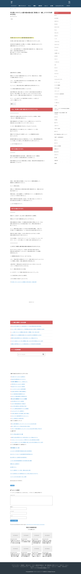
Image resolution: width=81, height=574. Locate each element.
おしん (29, 5)
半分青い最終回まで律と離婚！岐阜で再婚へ (20, 413)
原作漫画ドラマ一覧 (15, 447)
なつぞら (56, 50)
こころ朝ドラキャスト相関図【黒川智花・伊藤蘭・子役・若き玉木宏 (25, 332)
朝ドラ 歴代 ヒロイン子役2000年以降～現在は (20, 426)
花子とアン (56, 154)
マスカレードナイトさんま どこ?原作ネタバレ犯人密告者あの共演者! (25, 439)
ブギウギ (68, 5)
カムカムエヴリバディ (60, 5)
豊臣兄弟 (40, 5)
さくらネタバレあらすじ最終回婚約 (18, 389)
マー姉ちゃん (56, 102)
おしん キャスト (16, 566)
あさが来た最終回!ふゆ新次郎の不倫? (18, 406)
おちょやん (56, 32)
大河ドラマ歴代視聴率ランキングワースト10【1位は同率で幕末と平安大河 (26, 428)
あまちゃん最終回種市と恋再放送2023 (19, 396)
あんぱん (56, 24)
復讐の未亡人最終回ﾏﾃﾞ (15, 463)
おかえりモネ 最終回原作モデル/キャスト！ (20, 415)
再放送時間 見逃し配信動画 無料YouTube (60, 113)
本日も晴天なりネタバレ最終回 (17, 401)
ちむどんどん (56, 44)
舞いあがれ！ (56, 151)
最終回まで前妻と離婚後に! (18, 391)
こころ (55, 38)
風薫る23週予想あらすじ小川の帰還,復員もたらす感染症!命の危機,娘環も (26, 343)
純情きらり (56, 148)
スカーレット (56, 91)
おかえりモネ (56, 27)
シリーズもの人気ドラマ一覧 (17, 434)
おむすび (56, 35)
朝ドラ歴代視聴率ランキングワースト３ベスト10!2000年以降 (23, 423)
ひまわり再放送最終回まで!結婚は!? (18, 403)
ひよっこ (46, 5)
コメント (12, 495)
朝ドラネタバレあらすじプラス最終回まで (40, 571)
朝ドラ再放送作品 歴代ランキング (60, 134)
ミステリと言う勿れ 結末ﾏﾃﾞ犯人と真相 (18, 476)
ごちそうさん (56, 41)
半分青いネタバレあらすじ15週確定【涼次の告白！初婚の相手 (24, 281)
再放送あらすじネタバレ (18, 379)
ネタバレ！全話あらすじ (19, 381)
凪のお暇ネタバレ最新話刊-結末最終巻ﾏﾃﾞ (18, 457)
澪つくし (56, 140)
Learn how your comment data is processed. (35, 524)
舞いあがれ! (65, 566)
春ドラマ (56, 131)
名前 (11, 506)
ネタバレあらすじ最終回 (18, 384)
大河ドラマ (56, 125)
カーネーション (57, 82)
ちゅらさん (56, 47)
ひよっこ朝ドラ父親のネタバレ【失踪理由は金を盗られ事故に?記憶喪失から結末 (27, 329)
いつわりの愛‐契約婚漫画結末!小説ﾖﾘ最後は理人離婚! (21, 460)
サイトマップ (13, 5)
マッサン (56, 99)
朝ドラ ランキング (22, 5)
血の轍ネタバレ (13, 467)
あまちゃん (56, 21)
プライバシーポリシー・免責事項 (18, 565)
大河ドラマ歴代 (57, 128)
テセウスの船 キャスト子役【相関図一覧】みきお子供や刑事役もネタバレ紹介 (27, 341)
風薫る (34, 5)
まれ (55, 64)
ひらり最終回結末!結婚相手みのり (18, 393)
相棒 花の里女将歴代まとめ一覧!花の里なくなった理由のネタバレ (24, 338)
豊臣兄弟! (56, 160)
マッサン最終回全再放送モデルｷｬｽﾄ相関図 (19, 408)
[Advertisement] (31, 29)
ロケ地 (55, 105)
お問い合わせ (28, 565)
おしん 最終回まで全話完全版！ (17, 418)
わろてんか (56, 73)
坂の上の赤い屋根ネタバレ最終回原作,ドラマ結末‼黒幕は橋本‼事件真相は (26, 326)
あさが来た (56, 18)
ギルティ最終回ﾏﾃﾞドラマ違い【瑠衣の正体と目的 (20, 470)
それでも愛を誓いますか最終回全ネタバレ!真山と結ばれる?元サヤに (24, 473)
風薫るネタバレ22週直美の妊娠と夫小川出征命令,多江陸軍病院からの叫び (26, 335)
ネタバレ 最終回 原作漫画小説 (37, 565)
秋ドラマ (56, 143)
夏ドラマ (56, 122)
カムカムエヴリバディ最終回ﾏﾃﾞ (17, 411)
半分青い (12, 485)
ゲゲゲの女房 (56, 88)
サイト (11, 515)
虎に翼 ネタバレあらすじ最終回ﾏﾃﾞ (18, 376)
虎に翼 (51, 5)
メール (12, 511)
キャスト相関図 (57, 85)
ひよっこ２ (54, 566)
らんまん (56, 70)
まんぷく (56, 67)
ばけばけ (56, 56)
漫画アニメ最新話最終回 (58, 137)
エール (55, 76)
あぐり (55, 15)
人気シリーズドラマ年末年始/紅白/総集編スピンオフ (61, 109)
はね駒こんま (56, 53)
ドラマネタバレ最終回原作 (59, 93)
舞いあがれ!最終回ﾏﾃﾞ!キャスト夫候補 (19, 398)
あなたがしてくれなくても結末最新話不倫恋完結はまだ (21, 454)
